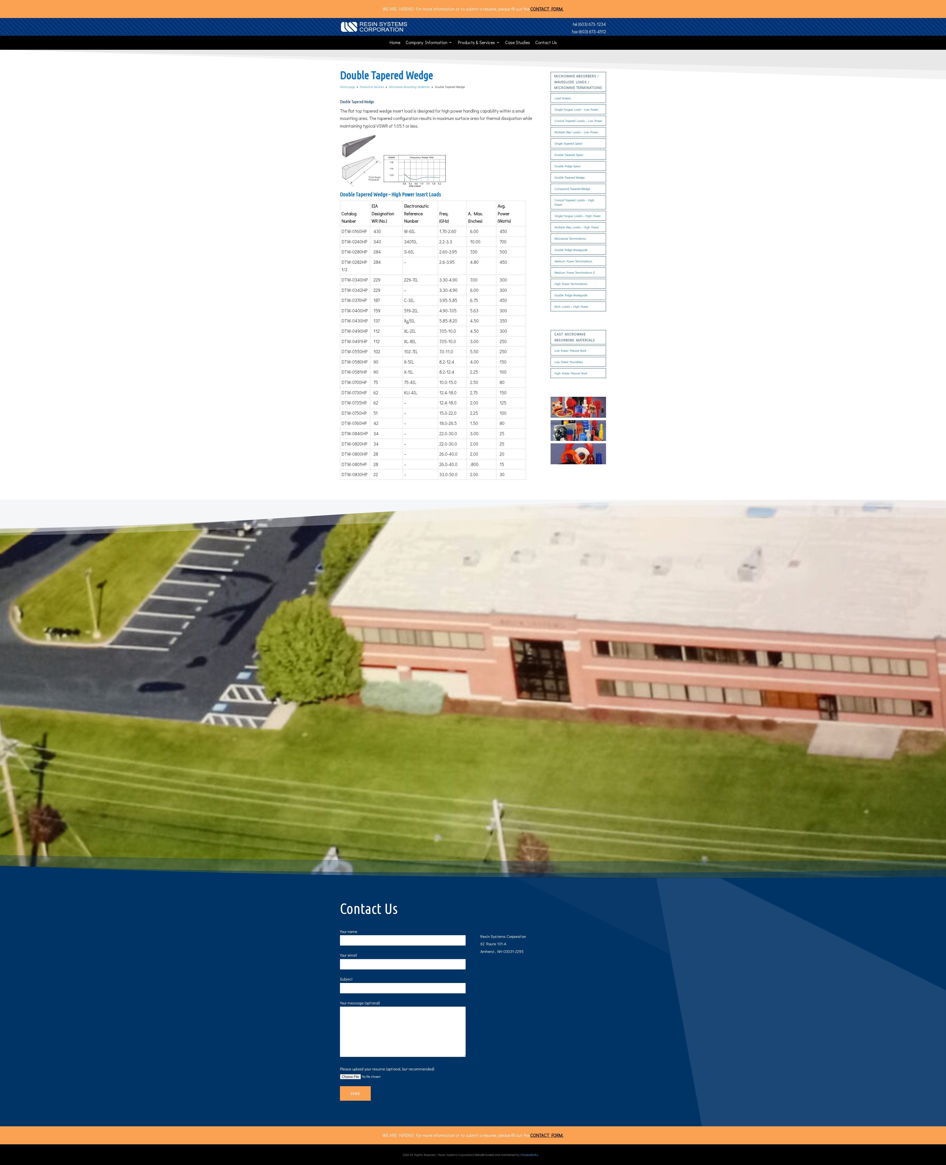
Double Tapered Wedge (570, 177)
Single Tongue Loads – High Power (578, 216)
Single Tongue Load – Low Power (576, 109)
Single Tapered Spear (568, 143)
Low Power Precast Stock (570, 350)
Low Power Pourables (569, 362)
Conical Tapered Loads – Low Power (578, 121)
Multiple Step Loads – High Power (577, 227)
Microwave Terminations (570, 238)
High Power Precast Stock (571, 373)
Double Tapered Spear (569, 155)
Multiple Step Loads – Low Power (576, 132)
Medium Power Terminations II (575, 272)
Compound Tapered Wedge (572, 189)
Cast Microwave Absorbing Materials (574, 337)
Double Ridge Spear (568, 166)
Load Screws (563, 98)
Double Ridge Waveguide (571, 250)
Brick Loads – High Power (571, 306)
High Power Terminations (571, 284)
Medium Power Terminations (573, 261)
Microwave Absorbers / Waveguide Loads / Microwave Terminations (578, 82)
